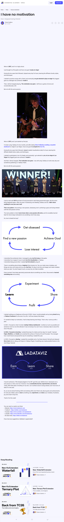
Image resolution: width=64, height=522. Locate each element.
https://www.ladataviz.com (17, 408)
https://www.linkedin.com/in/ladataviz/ (21, 413)
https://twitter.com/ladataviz (19, 410)
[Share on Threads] (59, 23)
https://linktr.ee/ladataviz (20, 415)
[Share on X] (55, 23)
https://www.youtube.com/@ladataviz (20, 412)
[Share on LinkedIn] (62, 23)
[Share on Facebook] (52, 23)
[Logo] (2, 3)
